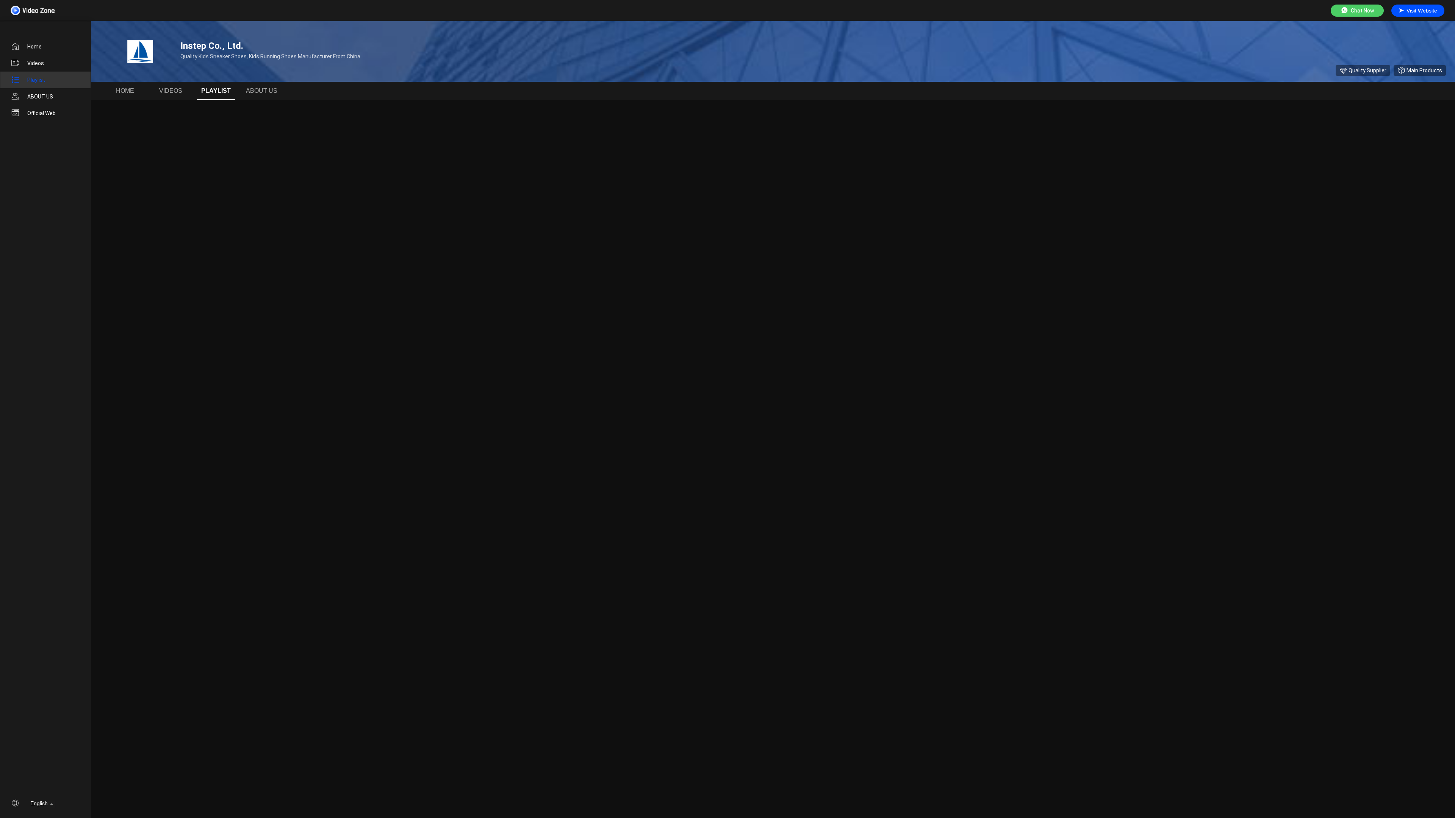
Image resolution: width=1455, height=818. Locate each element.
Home (34, 47)
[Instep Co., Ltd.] (140, 51)
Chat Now (1362, 11)
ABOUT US (40, 97)
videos (35, 63)
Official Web (41, 113)
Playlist (36, 80)
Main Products (1424, 70)
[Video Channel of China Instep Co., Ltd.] (33, 10)
